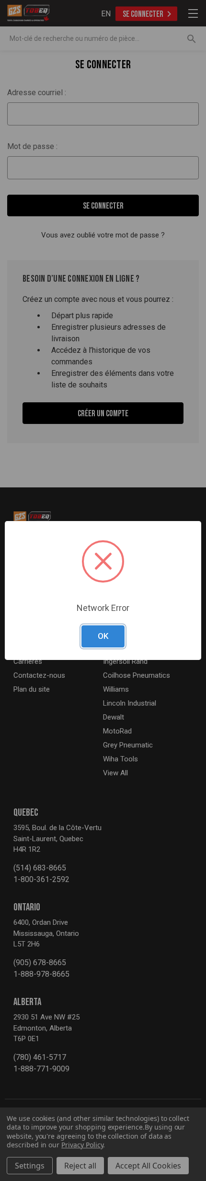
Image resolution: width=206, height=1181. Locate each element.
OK (103, 636)
